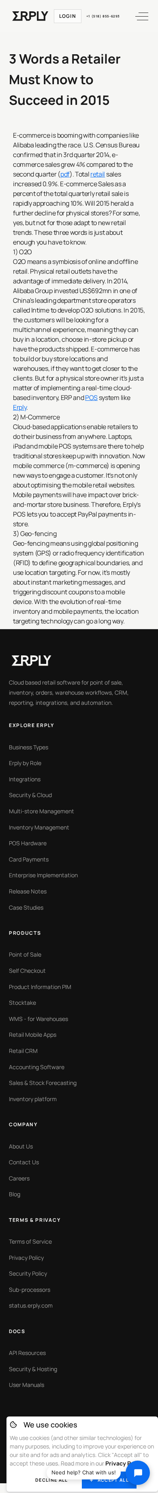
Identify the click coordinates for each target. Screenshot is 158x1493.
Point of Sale (25, 954)
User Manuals (26, 1385)
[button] (138, 16)
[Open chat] (138, 1473)
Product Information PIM (40, 987)
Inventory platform (33, 1099)
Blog (14, 1194)
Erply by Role (25, 763)
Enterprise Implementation (43, 875)
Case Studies (26, 907)
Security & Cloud (30, 795)
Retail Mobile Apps (32, 1034)
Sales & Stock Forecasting (43, 1083)
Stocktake (22, 1002)
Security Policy (28, 1273)
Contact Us (24, 1162)
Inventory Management (39, 827)
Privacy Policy (26, 1257)
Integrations (25, 779)
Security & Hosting (33, 1369)
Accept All (113, 1480)
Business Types (28, 747)
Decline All (51, 1480)
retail (97, 174)
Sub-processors (29, 1289)
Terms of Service (30, 1241)
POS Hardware (28, 843)
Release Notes (28, 891)
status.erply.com (31, 1305)
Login (67, 16)
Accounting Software (36, 1067)
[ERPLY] (30, 16)
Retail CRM (23, 1051)
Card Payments (29, 859)
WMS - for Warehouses (38, 1019)
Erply (19, 407)
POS (91, 397)
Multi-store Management (41, 811)
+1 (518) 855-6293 (103, 16)
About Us (21, 1146)
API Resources (27, 1353)
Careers (19, 1178)
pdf (65, 174)
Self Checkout (27, 970)
